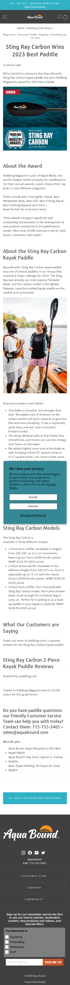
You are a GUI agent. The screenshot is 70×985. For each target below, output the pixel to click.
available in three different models (25, 542)
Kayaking (43, 34)
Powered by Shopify (35, 981)
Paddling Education (39, 28)
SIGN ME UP (53, 962)
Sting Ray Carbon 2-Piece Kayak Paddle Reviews (31, 663)
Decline (33, 506)
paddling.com (28, 676)
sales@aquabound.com (25, 732)
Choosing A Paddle (27, 34)
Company (34, 887)
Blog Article (9, 34)
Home (20, 28)
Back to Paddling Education (37, 798)
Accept (33, 497)
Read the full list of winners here (24, 209)
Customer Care (34, 875)
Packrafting (56, 34)
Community (34, 899)
